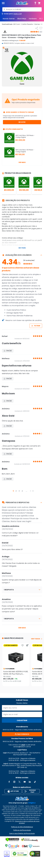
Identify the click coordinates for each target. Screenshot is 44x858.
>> (33, 491)
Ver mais (22, 162)
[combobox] (22, 9)
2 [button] (16, 491)
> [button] (30, 491)
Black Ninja (21, 18)
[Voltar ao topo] (22, 799)
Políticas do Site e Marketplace (22, 827)
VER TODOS (35, 639)
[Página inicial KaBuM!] (22, 3)
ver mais (22, 628)
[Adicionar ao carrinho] (27, 645)
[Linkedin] (30, 781)
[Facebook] (9, 781)
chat (23, 745)
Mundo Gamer (9, 18)
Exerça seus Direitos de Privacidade (22, 833)
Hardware (33, 18)
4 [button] (22, 491)
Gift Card (17, 24)
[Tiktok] (35, 781)
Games (37, 24)
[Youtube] (25, 781)
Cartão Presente (27, 24)
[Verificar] (12, 840)
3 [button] (19, 491)
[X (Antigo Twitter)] (19, 781)
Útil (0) (9, 351)
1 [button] (13, 491)
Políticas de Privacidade (22, 830)
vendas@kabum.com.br (22, 747)
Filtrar (37, 326)
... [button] (26, 491)
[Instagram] (14, 781)
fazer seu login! (24, 521)
